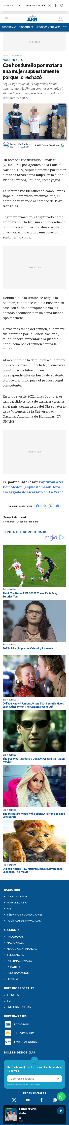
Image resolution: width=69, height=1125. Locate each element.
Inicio (5, 54)
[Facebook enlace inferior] (41, 1100)
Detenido (21, 521)
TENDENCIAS (15, 954)
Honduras (8, 521)
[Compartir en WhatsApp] (44, 506)
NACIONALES (26, 27)
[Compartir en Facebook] (37, 506)
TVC (19, 5)
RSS (9, 908)
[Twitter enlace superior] (49, 5)
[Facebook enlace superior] (55, 5)
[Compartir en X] (51, 506)
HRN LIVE (13, 978)
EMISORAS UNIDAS (35, 5)
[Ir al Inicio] (32, 18)
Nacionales (16, 54)
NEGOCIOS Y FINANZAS (48, 27)
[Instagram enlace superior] (61, 5)
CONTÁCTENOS (17, 896)
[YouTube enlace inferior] (28, 1100)
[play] (60, 1110)
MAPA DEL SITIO (17, 902)
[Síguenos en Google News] (58, 506)
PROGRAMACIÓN (18, 972)
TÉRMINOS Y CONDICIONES (25, 914)
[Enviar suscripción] (58, 1078)
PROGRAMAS (9, 27)
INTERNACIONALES (19, 960)
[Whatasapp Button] (61, 1096)
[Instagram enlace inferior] (55, 1100)
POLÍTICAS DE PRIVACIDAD (24, 920)
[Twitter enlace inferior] (14, 1100)
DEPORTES (13, 966)
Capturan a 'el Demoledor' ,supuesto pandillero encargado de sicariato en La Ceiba (33, 487)
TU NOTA (8, 5)
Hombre (33, 521)
